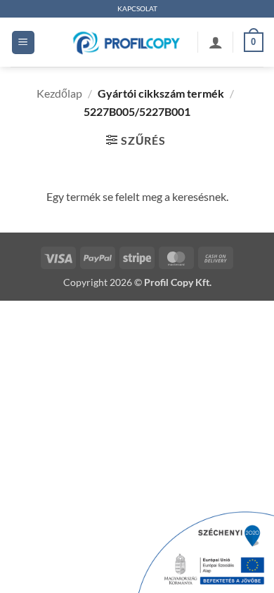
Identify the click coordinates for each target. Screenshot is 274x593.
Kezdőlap (59, 93)
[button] (23, 42)
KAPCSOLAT (137, 9)
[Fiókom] (216, 42)
